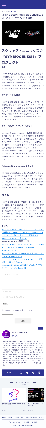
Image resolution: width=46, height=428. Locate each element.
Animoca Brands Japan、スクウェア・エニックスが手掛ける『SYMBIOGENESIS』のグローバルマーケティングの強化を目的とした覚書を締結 (23, 232)
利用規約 (27, 422)
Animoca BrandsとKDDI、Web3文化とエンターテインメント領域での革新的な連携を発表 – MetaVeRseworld (23, 247)
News (14, 11)
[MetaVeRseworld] (4, 5)
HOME (4, 417)
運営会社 (34, 422)
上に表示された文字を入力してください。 (19, 310)
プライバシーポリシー (15, 422)
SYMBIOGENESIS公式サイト (14, 238)
